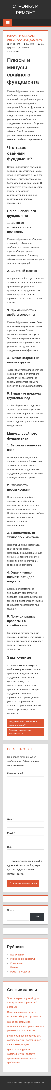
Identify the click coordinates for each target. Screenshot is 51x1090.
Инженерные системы (22, 958)
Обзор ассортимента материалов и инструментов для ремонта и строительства (25, 1026)
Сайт (10, 847)
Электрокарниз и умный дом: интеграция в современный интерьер (23, 1002)
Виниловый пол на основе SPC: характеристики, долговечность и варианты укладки (24, 1040)
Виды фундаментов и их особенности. (19, 732)
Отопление (16, 963)
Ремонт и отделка (20, 971)
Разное (14, 967)
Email (11, 833)
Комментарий (16, 773)
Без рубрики (17, 954)
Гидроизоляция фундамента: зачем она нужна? (23, 723)
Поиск (10, 910)
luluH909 (30, 44)
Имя (10, 819)
